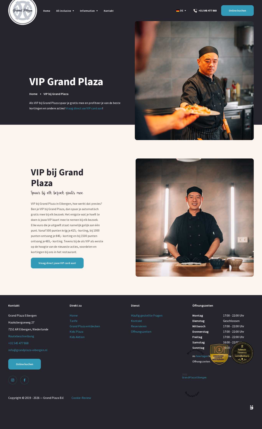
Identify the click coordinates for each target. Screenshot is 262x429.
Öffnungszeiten (141, 331)
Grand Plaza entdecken (85, 326)
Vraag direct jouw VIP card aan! (57, 263)
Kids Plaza (76, 331)
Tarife (73, 321)
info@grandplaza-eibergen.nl (27, 350)
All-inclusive (63, 10)
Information (87, 10)
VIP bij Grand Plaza (56, 94)
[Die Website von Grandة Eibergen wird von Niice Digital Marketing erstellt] (247, 407)
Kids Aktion (77, 337)
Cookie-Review (81, 398)
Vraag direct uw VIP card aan (84, 108)
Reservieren (139, 326)
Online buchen (237, 10)
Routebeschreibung (21, 336)
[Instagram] (12, 380)
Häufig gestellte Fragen (146, 315)
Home (46, 10)
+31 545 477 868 (207, 10)
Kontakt (109, 10)
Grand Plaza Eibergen (194, 377)
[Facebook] (24, 380)
